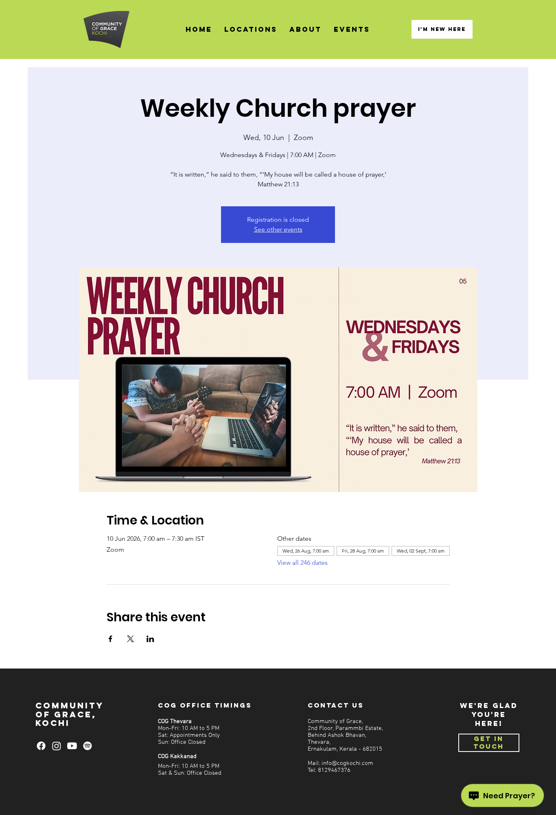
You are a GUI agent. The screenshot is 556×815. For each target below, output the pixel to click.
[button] (250, 29)
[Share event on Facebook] (110, 639)
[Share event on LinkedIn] (150, 639)
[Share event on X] (130, 639)
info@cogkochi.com (347, 763)
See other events (278, 229)
